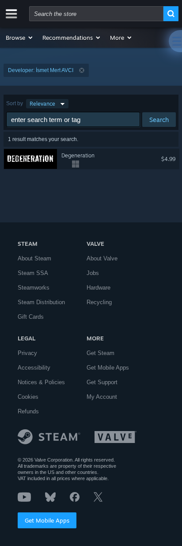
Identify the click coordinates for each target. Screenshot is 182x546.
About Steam (34, 258)
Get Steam (100, 353)
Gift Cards (31, 316)
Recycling (99, 302)
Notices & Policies (41, 382)
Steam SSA (33, 273)
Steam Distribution (41, 302)
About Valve (102, 258)
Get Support (102, 382)
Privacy (27, 353)
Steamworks (33, 287)
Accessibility (34, 367)
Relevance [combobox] (42, 103)
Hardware (98, 287)
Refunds (28, 411)
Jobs (93, 273)
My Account (102, 396)
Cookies (28, 396)
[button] (19, 37)
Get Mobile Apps (47, 520)
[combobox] (96, 13)
